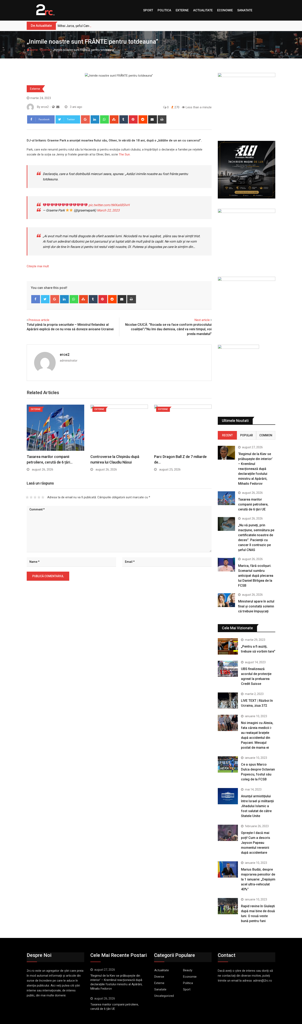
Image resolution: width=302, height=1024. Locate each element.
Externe (182, 10)
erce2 (64, 354)
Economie (225, 10)
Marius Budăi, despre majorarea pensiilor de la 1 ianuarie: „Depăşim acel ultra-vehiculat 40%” (258, 879)
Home (33, 49)
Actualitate (203, 10)
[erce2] (58, 107)
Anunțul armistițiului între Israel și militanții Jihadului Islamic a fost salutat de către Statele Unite (257, 806)
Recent (227, 435)
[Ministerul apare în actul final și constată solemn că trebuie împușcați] (226, 600)
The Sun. (124, 154)
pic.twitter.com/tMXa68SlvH (109, 205)
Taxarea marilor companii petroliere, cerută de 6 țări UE (253, 504)
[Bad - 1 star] (27, 497)
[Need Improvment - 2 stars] (31, 497)
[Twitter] (45, 299)
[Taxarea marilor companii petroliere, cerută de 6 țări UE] (226, 498)
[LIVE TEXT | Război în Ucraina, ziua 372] (228, 700)
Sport (148, 10)
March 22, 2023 (108, 210)
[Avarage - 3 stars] (35, 497)
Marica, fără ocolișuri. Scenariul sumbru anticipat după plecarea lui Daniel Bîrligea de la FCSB (255, 575)
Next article (202, 320)
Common (265, 435)
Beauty (187, 970)
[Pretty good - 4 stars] (39, 497)
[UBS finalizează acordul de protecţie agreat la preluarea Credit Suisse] (228, 669)
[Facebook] (35, 299)
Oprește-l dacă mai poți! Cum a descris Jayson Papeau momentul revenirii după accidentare (255, 843)
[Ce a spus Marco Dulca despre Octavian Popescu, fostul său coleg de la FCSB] (228, 764)
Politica (164, 10)
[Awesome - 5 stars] (43, 497)
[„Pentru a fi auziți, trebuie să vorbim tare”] (228, 646)
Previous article (39, 320)
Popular (246, 435)
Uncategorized (164, 996)
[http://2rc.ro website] (53, 107)
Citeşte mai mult (38, 266)
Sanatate (244, 10)
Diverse (159, 976)
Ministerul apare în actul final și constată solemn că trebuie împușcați (256, 606)
